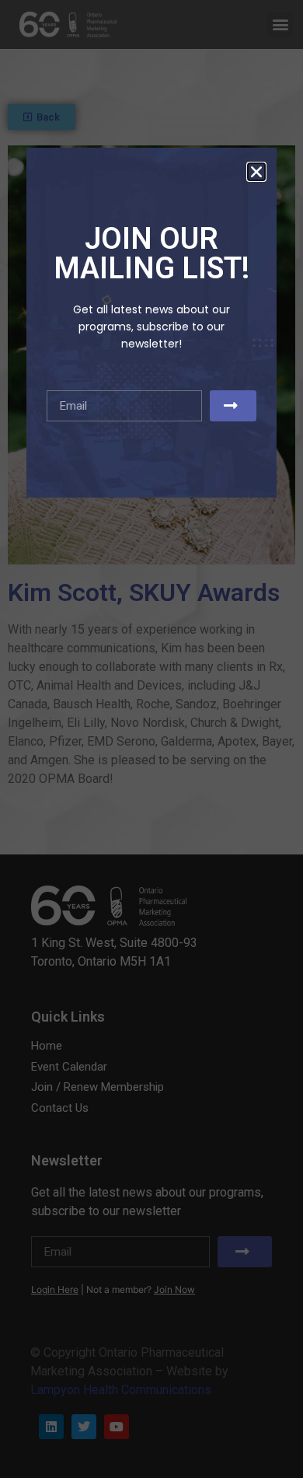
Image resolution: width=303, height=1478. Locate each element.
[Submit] (233, 405)
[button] (256, 172)
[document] (151, 739)
